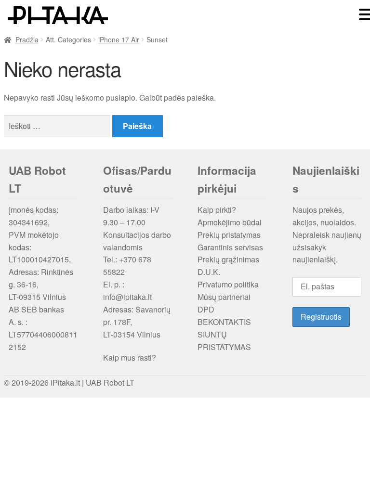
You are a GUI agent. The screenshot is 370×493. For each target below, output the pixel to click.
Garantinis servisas (230, 247)
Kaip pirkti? (217, 209)
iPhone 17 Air (118, 39)
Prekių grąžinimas (228, 259)
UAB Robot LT (110, 382)
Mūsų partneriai (224, 296)
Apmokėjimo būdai (230, 222)
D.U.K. (209, 271)
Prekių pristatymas (229, 234)
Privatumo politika (228, 284)
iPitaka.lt (65, 382)
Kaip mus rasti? (129, 357)
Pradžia (27, 39)
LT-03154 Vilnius (131, 334)
